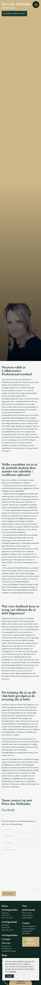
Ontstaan (5, 913)
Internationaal (27, 915)
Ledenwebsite (27, 917)
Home (5, 905)
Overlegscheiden (10, 909)
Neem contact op (15, 13)
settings (13, 971)
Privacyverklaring (28, 928)
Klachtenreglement (29, 926)
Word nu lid (26, 913)
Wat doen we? (7, 948)
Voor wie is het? (7, 917)
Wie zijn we (6, 946)
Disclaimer (26, 933)
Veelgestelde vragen (9, 951)
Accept (9, 976)
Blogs (4, 955)
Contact (26, 923)
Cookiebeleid (27, 931)
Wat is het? (6, 915)
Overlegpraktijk (9, 921)
